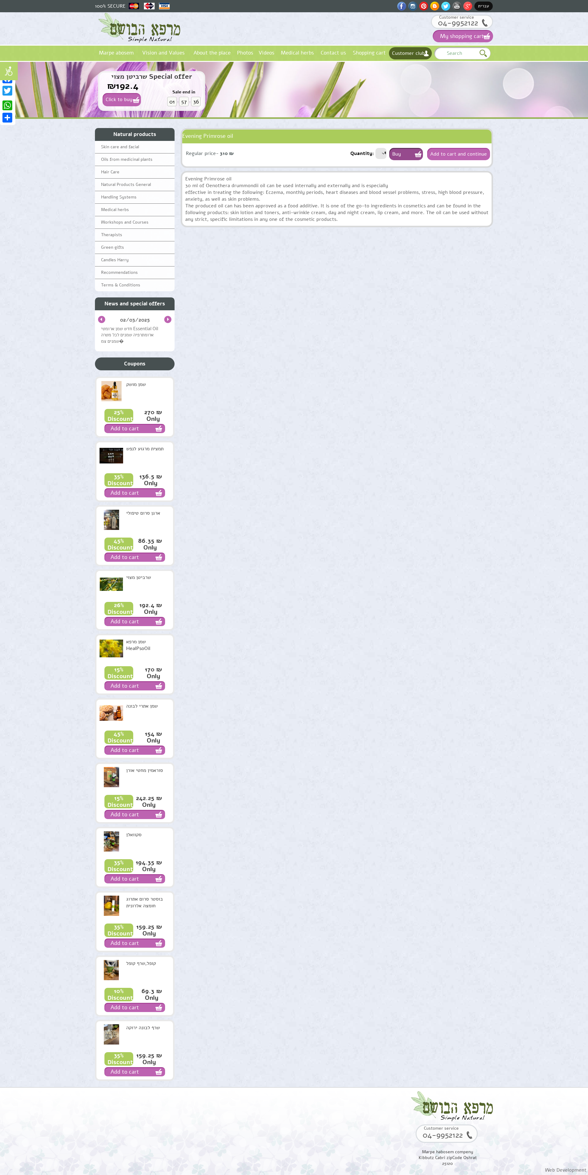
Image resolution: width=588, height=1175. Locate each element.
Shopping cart (369, 52)
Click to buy (119, 99)
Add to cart (125, 428)
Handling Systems (119, 197)
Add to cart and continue (458, 154)
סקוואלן (133, 834)
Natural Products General (126, 184)
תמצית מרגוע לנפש (145, 448)
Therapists (111, 235)
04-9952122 (458, 23)
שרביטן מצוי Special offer (151, 77)
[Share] (7, 117)
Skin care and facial (120, 147)
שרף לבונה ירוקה (143, 1027)
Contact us (333, 52)
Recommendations (119, 272)
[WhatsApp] (7, 105)
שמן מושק (136, 384)
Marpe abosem (116, 52)
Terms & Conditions (120, 285)
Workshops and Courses (125, 222)
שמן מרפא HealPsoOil (138, 645)
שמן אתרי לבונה (142, 706)
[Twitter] (7, 91)
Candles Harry (115, 260)
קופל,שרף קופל (141, 963)
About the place (212, 52)
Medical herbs (297, 52)
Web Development (565, 1170)
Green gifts (112, 247)
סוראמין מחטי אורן (144, 770)
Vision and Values (163, 52)
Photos (245, 52)
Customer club (408, 53)
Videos (266, 52)
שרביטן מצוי (138, 577)
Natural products (134, 134)
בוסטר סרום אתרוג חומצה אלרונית (144, 902)
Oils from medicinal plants (127, 159)
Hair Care (110, 172)
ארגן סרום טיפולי (143, 513)
